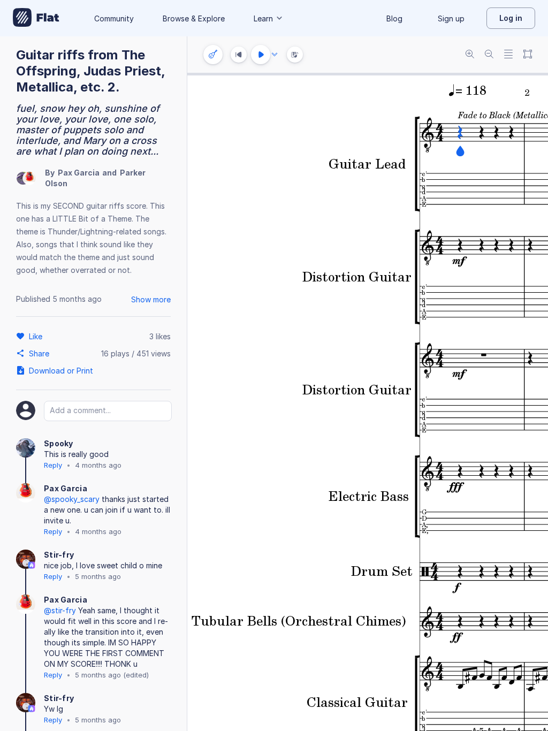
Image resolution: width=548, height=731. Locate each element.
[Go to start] (239, 55)
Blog (394, 18)
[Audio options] (274, 54)
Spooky (58, 443)
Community (114, 18)
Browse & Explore (194, 18)
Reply (53, 465)
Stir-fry (59, 554)
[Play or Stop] (260, 54)
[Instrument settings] (213, 54)
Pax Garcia (79, 172)
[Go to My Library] (36, 18)
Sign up (451, 18)
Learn (263, 18)
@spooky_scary (72, 499)
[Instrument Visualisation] (295, 55)
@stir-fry (60, 610)
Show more (151, 299)
